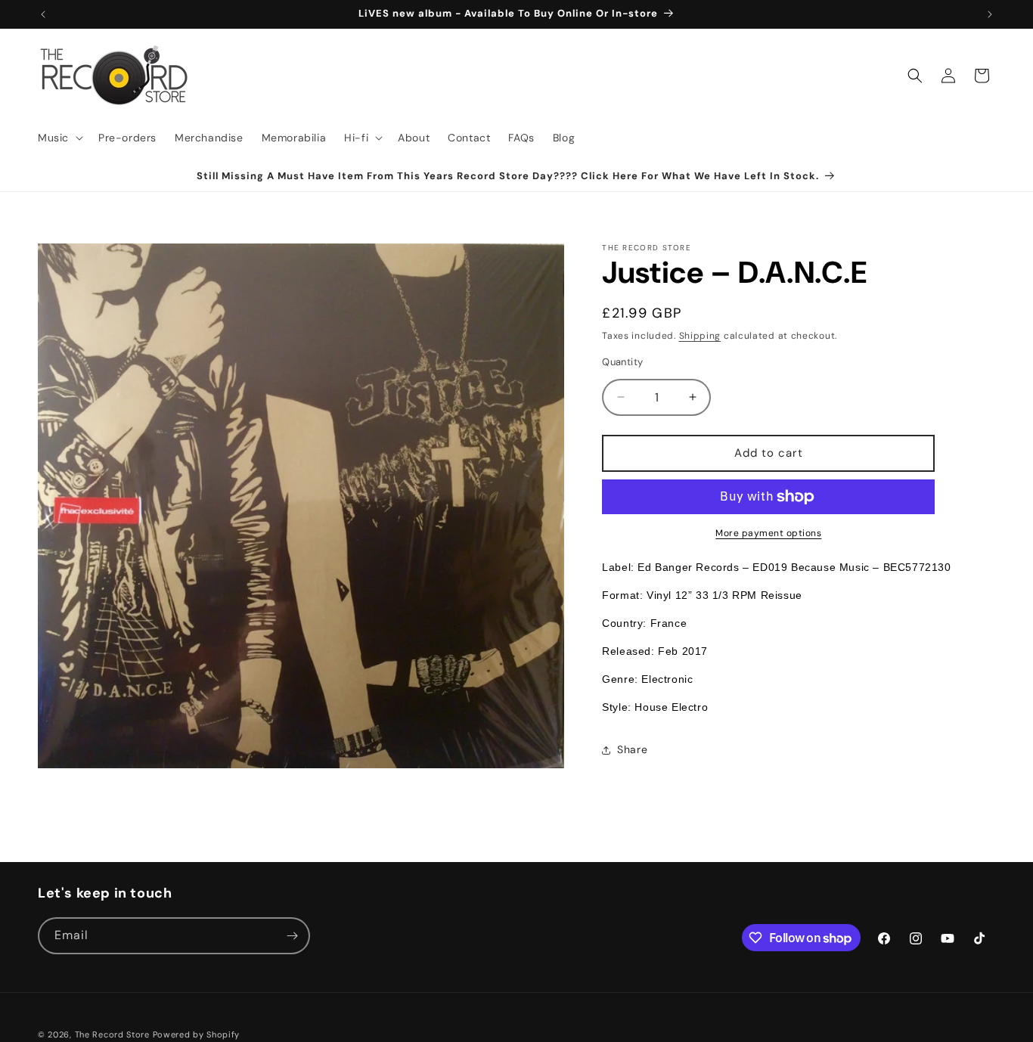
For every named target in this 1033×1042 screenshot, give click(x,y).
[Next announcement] (990, 14)
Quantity (622, 361)
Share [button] (632, 749)
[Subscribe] (292, 935)
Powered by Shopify (196, 1034)
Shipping (700, 336)
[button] (59, 138)
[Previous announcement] (43, 14)
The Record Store (114, 1034)
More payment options (768, 533)
